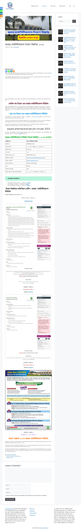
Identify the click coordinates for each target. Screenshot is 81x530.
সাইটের (51, 73)
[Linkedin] (11, 71)
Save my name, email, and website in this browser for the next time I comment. (26, 495)
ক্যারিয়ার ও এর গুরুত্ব (10, 457)
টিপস (70, 6)
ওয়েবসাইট (20, 133)
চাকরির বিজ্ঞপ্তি (44, 6)
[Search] (74, 21)
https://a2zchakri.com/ (32, 160)
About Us (32, 508)
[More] (14, 71)
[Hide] (0, 18)
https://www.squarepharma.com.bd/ (36, 157)
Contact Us (32, 515)
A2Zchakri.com (9, 508)
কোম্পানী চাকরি (9, 454)
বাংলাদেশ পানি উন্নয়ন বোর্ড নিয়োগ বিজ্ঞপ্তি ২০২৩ (14, 456)
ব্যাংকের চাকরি (53, 6)
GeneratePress (45, 528)
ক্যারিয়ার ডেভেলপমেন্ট (34, 6)
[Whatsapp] (9, 71)
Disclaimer (32, 511)
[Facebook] (6, 71)
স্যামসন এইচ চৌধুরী (36, 116)
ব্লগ (74, 6)
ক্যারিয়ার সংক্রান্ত (62, 6)
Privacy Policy (33, 513)
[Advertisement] (28, 59)
